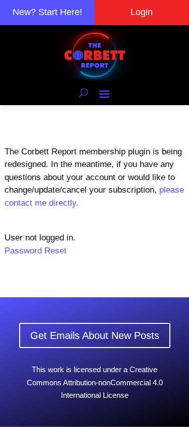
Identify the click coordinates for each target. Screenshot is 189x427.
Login (142, 12)
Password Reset (36, 250)
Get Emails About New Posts (94, 335)
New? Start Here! (47, 12)
